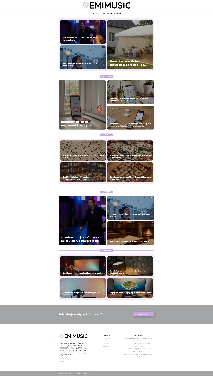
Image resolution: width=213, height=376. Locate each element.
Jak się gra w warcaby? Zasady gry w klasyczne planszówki (130, 178)
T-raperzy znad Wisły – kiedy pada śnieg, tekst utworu (81, 64)
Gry (103, 13)
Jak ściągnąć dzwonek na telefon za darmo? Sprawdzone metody (129, 99)
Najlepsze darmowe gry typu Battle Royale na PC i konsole (131, 294)
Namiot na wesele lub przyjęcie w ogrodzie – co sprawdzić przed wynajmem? (127, 63)
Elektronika (96, 13)
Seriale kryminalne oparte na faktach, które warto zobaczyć (129, 272)
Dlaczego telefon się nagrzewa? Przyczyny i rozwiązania (76, 123)
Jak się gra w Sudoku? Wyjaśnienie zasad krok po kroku (84, 156)
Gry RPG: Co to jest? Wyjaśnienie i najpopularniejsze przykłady (77, 178)
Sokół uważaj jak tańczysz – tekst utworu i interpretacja (81, 39)
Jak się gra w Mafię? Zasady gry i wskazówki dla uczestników (130, 156)
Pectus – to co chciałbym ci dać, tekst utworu (129, 242)
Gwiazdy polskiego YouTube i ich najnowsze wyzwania (81, 294)
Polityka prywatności (65, 373)
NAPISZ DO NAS (143, 314)
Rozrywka (117, 13)
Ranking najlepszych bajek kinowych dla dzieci (83, 273)
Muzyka (109, 13)
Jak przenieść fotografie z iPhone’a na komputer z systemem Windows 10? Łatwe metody (130, 125)
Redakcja (64, 358)
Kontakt (63, 362)
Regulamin (95, 373)
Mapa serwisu (81, 373)
